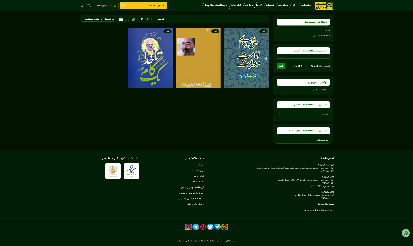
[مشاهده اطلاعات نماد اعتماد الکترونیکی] (131, 171)
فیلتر (281, 66)
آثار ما (201, 164)
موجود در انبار (319, 89)
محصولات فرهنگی (321, 35)
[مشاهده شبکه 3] (127, 19)
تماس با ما (199, 176)
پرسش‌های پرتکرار (195, 204)
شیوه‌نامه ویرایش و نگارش (191, 198)
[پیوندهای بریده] (198, 58)
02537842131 (327, 171)
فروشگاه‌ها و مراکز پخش (192, 187)
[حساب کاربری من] (81, 5)
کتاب (327, 30)
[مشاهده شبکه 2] (133, 19)
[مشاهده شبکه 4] (121, 19)
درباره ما (200, 170)
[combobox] (303, 114)
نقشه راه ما (198, 181)
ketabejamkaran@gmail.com (319, 210)
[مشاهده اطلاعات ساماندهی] (113, 171)
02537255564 (327, 198)
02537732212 (327, 183)
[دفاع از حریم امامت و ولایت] (246, 58)
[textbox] (303, 114)
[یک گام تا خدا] (150, 58)
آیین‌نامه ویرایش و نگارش (191, 193)
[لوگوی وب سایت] (324, 5)
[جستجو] (124, 5)
